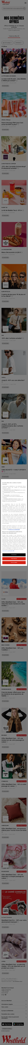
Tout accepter (14, 562)
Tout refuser (14, 558)
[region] (14, 522)
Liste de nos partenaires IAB (8, 550)
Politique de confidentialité (14, 529)
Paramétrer (14, 554)
